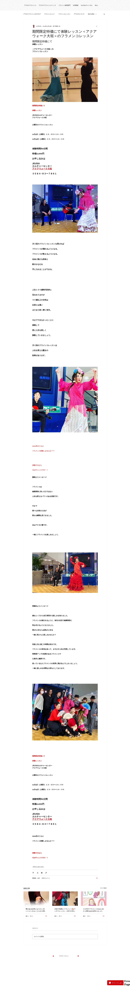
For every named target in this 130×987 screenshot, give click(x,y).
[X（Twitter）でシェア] (37, 873)
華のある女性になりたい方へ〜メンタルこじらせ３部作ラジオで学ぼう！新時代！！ (36, 910)
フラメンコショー (49, 14)
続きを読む (91, 14)
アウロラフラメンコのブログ (32, 14)
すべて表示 (103, 888)
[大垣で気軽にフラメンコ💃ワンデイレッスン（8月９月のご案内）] (65, 898)
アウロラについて (79, 14)
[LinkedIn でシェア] (42, 873)
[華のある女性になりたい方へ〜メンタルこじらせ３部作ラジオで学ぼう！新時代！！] (36, 898)
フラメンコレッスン (64, 14)
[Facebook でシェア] (33, 873)
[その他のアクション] (97, 26)
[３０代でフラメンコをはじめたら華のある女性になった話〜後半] (93, 898)
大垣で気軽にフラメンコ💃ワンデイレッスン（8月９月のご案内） (64, 910)
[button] (104, 14)
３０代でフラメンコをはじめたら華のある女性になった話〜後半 (93, 910)
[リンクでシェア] (46, 873)
